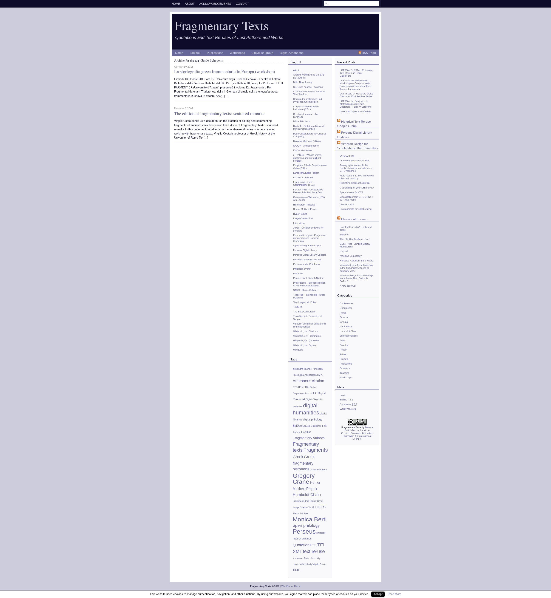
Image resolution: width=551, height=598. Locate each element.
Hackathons (346, 326)
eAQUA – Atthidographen (306, 145)
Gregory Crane (304, 478)
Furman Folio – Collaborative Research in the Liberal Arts (308, 191)
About (190, 3)
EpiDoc (297, 425)
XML (296, 570)
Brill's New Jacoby (302, 82)
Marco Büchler (300, 513)
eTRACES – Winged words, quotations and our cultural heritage (307, 158)
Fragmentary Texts (222, 25)
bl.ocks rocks (347, 204)
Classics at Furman (354, 219)
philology (320, 533)
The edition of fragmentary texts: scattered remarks (219, 113)
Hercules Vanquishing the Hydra (356, 260)
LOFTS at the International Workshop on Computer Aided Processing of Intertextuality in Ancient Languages (355, 84)
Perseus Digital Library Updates (309, 254)
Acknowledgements (215, 3)
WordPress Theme (291, 586)
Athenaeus (302, 381)
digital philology (312, 419)
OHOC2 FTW (347, 156)
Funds (343, 312)
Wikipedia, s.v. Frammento (307, 336)
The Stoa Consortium (304, 311)
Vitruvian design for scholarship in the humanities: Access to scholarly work (356, 268)
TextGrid (297, 307)
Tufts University (312, 558)
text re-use (314, 551)
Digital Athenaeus (291, 52)
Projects (344, 359)
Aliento (296, 70)
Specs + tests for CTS (351, 192)
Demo (179, 52)
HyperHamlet (300, 214)
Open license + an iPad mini (354, 160)
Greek (298, 457)
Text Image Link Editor (304, 302)
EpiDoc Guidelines (302, 150)
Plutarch (297, 538)
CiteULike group (262, 52)
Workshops (237, 52)
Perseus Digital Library (305, 250)
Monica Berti (310, 519)
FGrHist (306, 432)
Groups (344, 322)
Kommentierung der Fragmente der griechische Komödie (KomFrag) (309, 238)
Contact (242, 3)
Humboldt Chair (306, 495)
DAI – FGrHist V (301, 121)
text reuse (298, 558)
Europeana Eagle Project (306, 173)
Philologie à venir (302, 268)
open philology (306, 525)
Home (176, 3)
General (344, 317)
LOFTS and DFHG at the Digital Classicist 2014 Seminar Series (356, 95)
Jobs (342, 340)
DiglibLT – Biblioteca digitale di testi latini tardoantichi (308, 127)
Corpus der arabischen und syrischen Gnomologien (307, 100)
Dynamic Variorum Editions (307, 141)
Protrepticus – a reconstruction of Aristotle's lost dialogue (309, 284)
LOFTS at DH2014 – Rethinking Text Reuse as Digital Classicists (356, 73)
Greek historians (318, 469)
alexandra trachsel (302, 369)
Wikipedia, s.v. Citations (305, 331)
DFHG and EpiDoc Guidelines (355, 111)
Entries (346, 399)
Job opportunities (349, 335)
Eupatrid (344, 234)
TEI (314, 545)
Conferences (346, 303)
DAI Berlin (310, 387)
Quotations (302, 545)
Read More (394, 594)
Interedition (299, 223)
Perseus (304, 531)
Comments (348, 404)
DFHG (313, 393)
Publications (215, 52)
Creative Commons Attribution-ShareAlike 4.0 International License (357, 436)
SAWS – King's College (305, 290)
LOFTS (319, 507)
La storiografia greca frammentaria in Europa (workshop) (224, 71)
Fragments (315, 450)
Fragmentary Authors (309, 438)
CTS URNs (299, 387)
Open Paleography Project (307, 245)
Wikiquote (298, 349)
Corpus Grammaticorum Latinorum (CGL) (306, 108)
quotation (306, 538)
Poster (343, 349)
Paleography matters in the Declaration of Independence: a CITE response (356, 168)
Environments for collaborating (355, 209)
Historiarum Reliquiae (304, 204)
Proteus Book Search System (308, 278)
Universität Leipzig (302, 564)
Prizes (343, 354)
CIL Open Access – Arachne (308, 87)
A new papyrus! (348, 285)
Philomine (298, 273)
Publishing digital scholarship (355, 183)
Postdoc (344, 345)
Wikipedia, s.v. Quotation (306, 340)
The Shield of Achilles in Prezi (355, 239)
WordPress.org (348, 409)
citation (318, 381)
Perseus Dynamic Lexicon (307, 259)
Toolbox (195, 52)
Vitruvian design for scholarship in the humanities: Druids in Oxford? (356, 278)
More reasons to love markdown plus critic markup (357, 177)
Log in (343, 395)
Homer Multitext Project (305, 209)
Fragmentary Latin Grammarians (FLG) (304, 183)
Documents (346, 308)
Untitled (344, 251)
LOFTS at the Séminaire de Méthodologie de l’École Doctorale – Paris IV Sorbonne (355, 104)
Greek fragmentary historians (303, 463)
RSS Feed (369, 52)
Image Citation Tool (303, 218)
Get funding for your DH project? (357, 187)
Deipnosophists (301, 393)
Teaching (344, 373)
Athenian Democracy (351, 256)
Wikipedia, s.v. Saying (304, 345)
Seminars (345, 368)
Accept (377, 594)
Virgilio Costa (319, 564)
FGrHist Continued (303, 177)
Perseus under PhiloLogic (306, 264)
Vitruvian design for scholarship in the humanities (309, 325)
